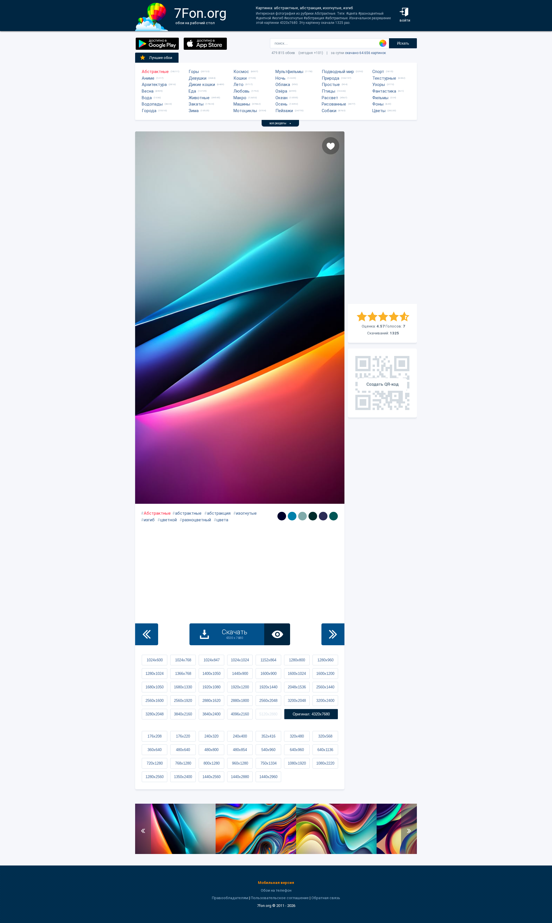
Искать (403, 43)
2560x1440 (325, 687)
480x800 (211, 750)
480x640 (183, 750)
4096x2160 (240, 714)
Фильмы (380, 97)
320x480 (297, 736)
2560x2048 (268, 700)
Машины (241, 104)
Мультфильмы (289, 71)
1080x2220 (325, 763)
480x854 (240, 750)
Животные (199, 97)
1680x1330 (183, 687)
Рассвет (330, 97)
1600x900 (268, 673)
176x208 (154, 736)
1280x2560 (154, 777)
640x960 (297, 750)
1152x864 (268, 660)
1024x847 (212, 660)
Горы (194, 71)
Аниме (148, 78)
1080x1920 (297, 763)
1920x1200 (240, 687)
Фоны (378, 104)
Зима (194, 110)
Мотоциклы (245, 110)
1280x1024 (154, 673)
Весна (148, 91)
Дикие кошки (202, 84)
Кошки (240, 78)
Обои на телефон (276, 890)
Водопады (152, 104)
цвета (222, 519)
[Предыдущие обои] (146, 634)
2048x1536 (297, 687)
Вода (147, 97)
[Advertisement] (382, 217)
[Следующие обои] (332, 634)
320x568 (325, 736)
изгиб (149, 519)
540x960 (268, 750)
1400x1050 (211, 673)
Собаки (329, 110)
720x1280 (155, 763)
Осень (281, 104)
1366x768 (183, 673)
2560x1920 (183, 700)
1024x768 (183, 660)
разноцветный (196, 519)
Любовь (241, 91)
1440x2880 (240, 777)
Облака (282, 84)
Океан (281, 97)
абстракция (219, 513)
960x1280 (240, 763)
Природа (330, 78)
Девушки (197, 78)
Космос (241, 71)
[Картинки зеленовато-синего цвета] (292, 516)
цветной (168, 519)
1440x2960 (268, 777)
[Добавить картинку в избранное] (330, 145)
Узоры (378, 84)
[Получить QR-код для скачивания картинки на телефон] (382, 383)
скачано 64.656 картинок (365, 53)
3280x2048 (154, 714)
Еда (192, 91)
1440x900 (240, 673)
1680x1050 (154, 687)
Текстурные (384, 78)
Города (149, 110)
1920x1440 (268, 687)
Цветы (379, 110)
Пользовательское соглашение (280, 898)
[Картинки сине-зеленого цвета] (312, 516)
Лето (238, 84)
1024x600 (155, 660)
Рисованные (334, 104)
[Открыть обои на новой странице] (277, 634)
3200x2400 (325, 700)
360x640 (154, 750)
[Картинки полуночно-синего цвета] (323, 516)
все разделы (280, 123)
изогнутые (246, 513)
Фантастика (384, 91)
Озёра (281, 91)
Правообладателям (230, 898)
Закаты (196, 104)
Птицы (328, 91)
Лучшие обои (160, 57)
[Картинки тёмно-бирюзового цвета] (333, 516)
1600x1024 (297, 673)
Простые (331, 84)
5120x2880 (268, 714)
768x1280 (183, 763)
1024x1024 (240, 660)
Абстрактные (155, 71)
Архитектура (154, 84)
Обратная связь (325, 898)
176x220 (183, 736)
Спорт (378, 71)
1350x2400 (183, 777)
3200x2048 (297, 700)
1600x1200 (325, 673)
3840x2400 (211, 714)
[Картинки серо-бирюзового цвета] (302, 516)
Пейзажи (284, 110)
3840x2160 (183, 714)
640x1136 (325, 750)
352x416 (268, 736)
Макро (239, 97)
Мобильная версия (276, 882)
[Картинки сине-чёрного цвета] (281, 516)
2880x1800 (240, 700)
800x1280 (212, 763)
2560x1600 (154, 700)
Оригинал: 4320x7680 (311, 714)
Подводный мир (338, 71)
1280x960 (325, 660)
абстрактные (188, 513)
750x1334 (268, 763)
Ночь (280, 78)
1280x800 (297, 660)
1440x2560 (211, 777)
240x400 (240, 736)
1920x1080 (211, 687)
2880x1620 (211, 700)
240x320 (211, 736)
